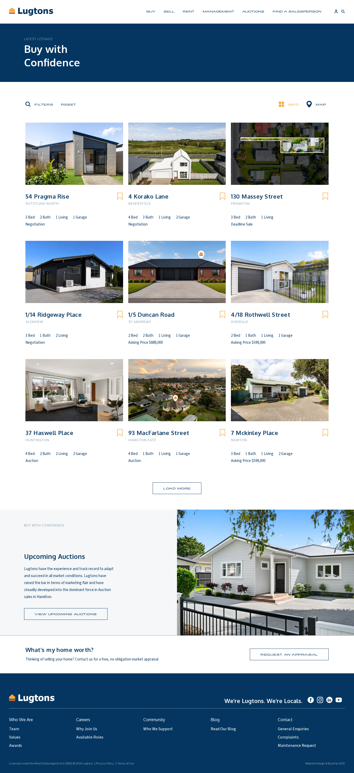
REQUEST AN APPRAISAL (289, 654)
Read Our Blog (223, 729)
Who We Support (158, 729)
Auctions (253, 11)
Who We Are (21, 720)
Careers (83, 720)
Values (14, 737)
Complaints (288, 737)
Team (14, 729)
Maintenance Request (297, 745)
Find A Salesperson (297, 11)
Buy (150, 11)
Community (154, 720)
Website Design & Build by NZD (325, 763)
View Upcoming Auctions (66, 614)
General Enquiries (293, 729)
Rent (188, 11)
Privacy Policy (105, 763)
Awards (15, 745)
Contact (285, 720)
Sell (169, 11)
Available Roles (89, 737)
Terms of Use (125, 763)
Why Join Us (86, 729)
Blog (215, 720)
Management (218, 11)
